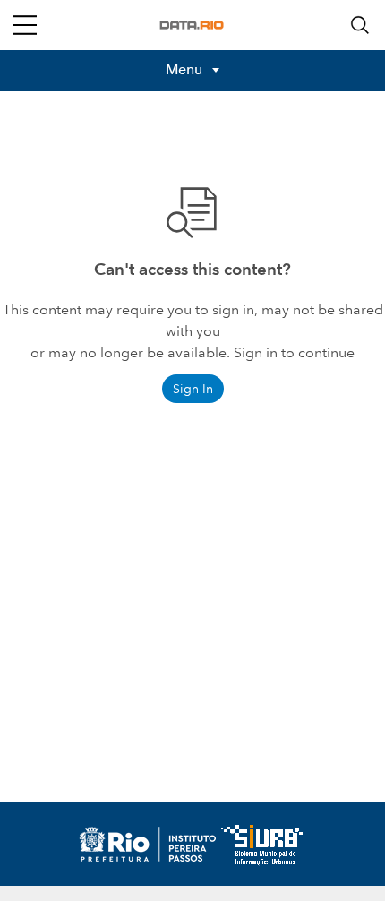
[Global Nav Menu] (25, 25)
